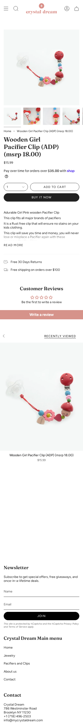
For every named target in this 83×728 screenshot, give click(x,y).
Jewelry (9, 656)
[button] (16, 8)
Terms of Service (18, 626)
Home (7, 131)
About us (10, 672)
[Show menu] (6, 8)
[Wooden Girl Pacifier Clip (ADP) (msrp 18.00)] (41, 397)
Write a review (42, 314)
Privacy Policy (71, 623)
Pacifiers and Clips (17, 663)
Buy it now (42, 197)
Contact (9, 679)
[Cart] (76, 8)
